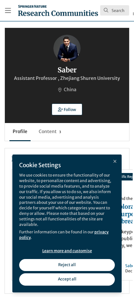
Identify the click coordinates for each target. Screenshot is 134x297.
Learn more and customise (67, 250)
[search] (114, 10)
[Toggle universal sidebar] (8, 11)
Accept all (67, 279)
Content (50, 131)
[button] (67, 109)
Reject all (67, 264)
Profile (20, 131)
